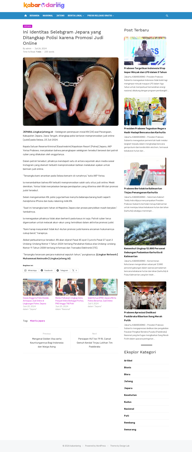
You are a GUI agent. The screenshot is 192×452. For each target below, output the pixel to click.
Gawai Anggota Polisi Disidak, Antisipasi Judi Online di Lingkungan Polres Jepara (36, 301)
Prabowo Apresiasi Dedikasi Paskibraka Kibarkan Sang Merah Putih (143, 316)
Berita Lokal (75, 15)
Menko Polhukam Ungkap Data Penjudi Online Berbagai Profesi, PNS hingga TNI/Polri (69, 301)
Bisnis (127, 367)
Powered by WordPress (95, 446)
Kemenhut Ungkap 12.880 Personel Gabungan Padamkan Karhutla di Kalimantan (144, 252)
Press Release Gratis (99, 15)
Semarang (130, 429)
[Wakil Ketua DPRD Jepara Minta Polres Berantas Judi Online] (103, 287)
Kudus (127, 402)
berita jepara (38, 320)
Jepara (27, 26)
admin (28, 48)
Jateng (60, 15)
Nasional (48, 15)
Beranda (34, 15)
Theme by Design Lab (119, 446)
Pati (126, 415)
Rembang (129, 422)
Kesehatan (130, 395)
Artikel (128, 360)
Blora (127, 374)
